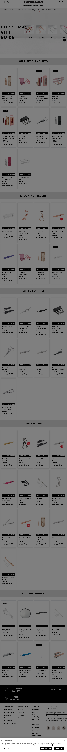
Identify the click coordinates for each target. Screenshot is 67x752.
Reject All (59, 748)
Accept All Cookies (46, 748)
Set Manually (6, 748)
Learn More (56, 745)
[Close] (64, 740)
